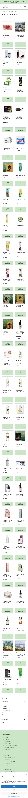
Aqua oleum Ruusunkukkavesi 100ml (7, 62)
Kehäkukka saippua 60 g (6, 332)
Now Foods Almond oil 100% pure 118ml (20, 362)
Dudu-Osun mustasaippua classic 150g (19, 117)
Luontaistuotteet (8, 743)
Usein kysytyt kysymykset (10, 757)
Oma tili (6, 767)
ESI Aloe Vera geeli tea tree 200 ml (20, 200)
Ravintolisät (7, 741)
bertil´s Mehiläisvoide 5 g (20, 61)
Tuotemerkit (7, 749)
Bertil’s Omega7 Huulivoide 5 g (6, 88)
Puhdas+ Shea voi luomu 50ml (7, 602)
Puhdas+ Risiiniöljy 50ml (20, 575)
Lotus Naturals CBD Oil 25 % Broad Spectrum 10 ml (20, 332)
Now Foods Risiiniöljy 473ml (7, 443)
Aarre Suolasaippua (6, 34)
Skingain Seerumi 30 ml (20, 628)
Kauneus (7, 11)
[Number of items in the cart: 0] (25, 7)
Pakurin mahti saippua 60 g (19, 443)
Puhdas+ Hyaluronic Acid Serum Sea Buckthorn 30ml (6, 548)
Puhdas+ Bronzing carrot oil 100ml (7, 521)
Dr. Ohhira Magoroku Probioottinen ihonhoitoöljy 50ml (20, 89)
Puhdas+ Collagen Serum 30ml (20, 521)
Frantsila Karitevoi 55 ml (20, 226)
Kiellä (14, 789)
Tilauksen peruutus (9, 763)
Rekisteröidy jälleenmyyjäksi (11, 771)
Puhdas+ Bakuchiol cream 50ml (20, 469)
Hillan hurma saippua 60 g (6, 306)
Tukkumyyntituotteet (9, 747)
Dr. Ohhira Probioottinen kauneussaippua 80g (7, 118)
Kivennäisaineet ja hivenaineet (11, 745)
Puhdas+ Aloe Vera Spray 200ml (7, 469)
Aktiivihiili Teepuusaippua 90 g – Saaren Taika (20, 35)
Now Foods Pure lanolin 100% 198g (20, 416)
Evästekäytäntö (10, 796)
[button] (26, 774)
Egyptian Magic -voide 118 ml (20, 147)
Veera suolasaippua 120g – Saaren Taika (20, 654)
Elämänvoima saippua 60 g (6, 174)
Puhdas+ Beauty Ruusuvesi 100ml (20, 495)
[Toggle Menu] (20, 6)
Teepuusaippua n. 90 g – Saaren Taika (6, 654)
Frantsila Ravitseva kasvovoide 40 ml (20, 253)
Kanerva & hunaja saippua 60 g (20, 306)
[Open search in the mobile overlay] (22, 6)
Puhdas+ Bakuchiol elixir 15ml (7, 495)
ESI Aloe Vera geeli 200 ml (7, 200)
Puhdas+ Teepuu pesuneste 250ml (20, 602)
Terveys (6, 737)
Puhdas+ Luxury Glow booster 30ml (20, 547)
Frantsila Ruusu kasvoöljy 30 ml (6, 280)
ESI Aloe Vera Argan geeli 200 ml (20, 174)
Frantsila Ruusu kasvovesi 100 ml (20, 280)
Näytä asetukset (14, 793)
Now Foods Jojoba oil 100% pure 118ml (6, 417)
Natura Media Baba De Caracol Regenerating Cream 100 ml (7, 362)
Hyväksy (14, 786)
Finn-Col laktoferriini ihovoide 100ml (6, 227)
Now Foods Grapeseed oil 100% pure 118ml (20, 390)
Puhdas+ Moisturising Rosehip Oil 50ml (7, 575)
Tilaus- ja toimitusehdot (10, 761)
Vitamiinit (7, 739)
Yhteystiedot (7, 759)
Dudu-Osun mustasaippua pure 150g (6, 148)
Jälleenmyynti (8, 769)
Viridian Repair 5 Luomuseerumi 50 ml (7, 681)
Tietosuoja (7, 765)
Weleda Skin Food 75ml (19, 680)
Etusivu (3, 11)
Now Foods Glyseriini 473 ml (7, 389)
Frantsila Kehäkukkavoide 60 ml (7, 254)
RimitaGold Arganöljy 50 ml (6, 628)
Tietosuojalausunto (16, 796)
